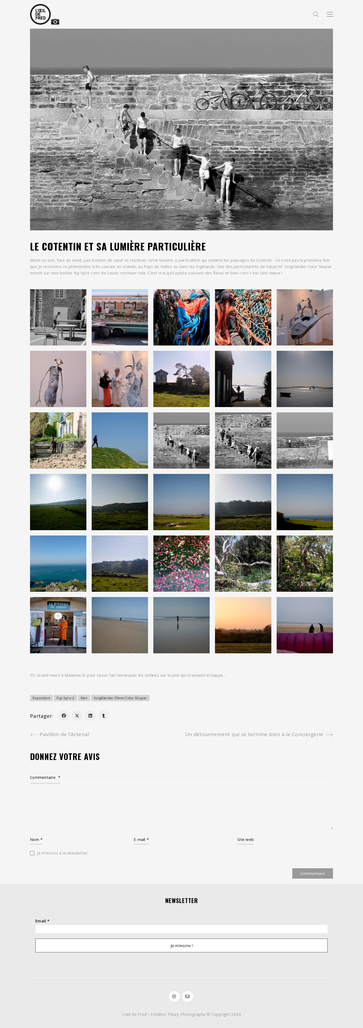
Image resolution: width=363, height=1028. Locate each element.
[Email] (187, 996)
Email (42, 920)
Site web (245, 839)
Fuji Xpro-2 (65, 698)
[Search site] (316, 14)
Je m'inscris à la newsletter (62, 853)
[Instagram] (174, 996)
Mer (84, 698)
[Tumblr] (103, 715)
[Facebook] (63, 715)
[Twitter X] (77, 715)
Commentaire (45, 777)
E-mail (141, 839)
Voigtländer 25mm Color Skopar (120, 698)
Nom (36, 839)
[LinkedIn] (90, 715)
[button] (330, 14)
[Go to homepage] (44, 14)
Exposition (41, 698)
